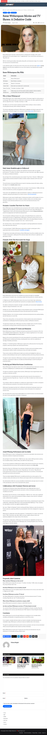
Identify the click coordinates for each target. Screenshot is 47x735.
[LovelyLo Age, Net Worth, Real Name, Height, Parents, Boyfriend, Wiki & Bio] (23, 660)
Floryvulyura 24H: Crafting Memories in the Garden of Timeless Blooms (37, 665)
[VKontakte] (30, 636)
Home (5, 9)
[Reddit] (27, 636)
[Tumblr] (21, 636)
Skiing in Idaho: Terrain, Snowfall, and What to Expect (18, 1)
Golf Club (5, 720)
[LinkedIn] (18, 636)
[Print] (36, 636)
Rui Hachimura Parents (7, 664)
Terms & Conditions (27, 732)
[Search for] (45, 5)
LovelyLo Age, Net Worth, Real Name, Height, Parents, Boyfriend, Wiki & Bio (23, 665)
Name (4, 693)
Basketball (6, 718)
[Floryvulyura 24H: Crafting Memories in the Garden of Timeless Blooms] (38, 660)
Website (26, 698)
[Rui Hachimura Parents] (9, 660)
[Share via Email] (33, 636)
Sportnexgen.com (21, 730)
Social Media (13, 12)
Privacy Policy (34, 732)
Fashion (8, 9)
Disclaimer (21, 732)
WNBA (5, 716)
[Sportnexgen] (9, 4)
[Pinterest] (24, 636)
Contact (5, 724)
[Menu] (1, 5)
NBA (9, 12)
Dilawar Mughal (8, 22)
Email (4, 698)
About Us (44, 732)
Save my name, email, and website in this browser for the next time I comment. (19, 703)
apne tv (38, 65)
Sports (5, 722)
